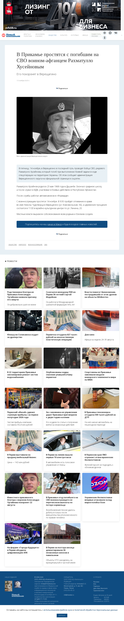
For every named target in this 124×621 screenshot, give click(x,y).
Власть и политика (28, 35)
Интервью (75, 35)
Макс (98, 588)
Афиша (85, 35)
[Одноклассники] (104, 38)
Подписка (96, 586)
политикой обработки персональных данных (96, 610)
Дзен (95, 588)
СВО (45, 245)
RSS (94, 584)
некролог (22, 245)
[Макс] (110, 33)
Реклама (96, 582)
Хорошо (62, 615)
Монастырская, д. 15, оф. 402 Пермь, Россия (73, 587)
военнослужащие (35, 245)
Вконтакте (104, 588)
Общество (52, 35)
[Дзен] (104, 33)
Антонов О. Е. (81, 584)
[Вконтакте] (116, 33)
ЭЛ (40, 599)
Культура (63, 35)
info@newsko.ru (69, 595)
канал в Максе (55, 224)
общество (12, 245)
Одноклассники (98, 591)
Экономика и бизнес (40, 35)
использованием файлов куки (57, 610)
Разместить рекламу (96, 35)
